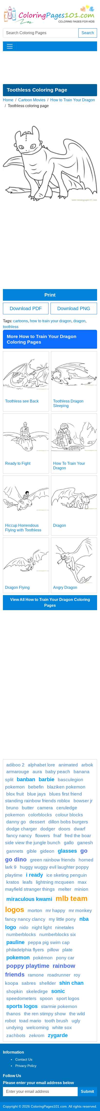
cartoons (20, 321)
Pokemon (18, 957)
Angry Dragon (65, 587)
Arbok (87, 764)
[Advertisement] (50, 67)
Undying (14, 1027)
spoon (46, 998)
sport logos (67, 998)
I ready (34, 875)
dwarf (79, 828)
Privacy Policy (25, 1066)
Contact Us (23, 1059)
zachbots (15, 1035)
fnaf (57, 835)
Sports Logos (22, 1006)
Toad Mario (30, 1020)
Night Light (42, 927)
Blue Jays (36, 793)
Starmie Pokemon (59, 1006)
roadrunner (58, 974)
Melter (64, 889)
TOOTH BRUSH (56, 1020)
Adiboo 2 (15, 764)
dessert (37, 821)
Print (50, 295)
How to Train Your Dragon (72, 100)
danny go (16, 821)
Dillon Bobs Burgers (68, 821)
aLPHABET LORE (41, 764)
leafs (28, 882)
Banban (26, 779)
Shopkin (14, 991)
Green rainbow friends (52, 859)
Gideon (47, 851)
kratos (12, 882)
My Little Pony (62, 919)
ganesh (85, 842)
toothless (10, 327)
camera (45, 807)
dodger (47, 828)
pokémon (43, 957)
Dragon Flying (17, 587)
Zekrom (36, 1035)
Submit (87, 1091)
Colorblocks (40, 814)
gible (32, 851)
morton (35, 910)
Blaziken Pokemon (66, 786)
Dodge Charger (21, 828)
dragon (79, 321)
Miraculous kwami (29, 899)
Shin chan (71, 983)
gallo (69, 842)
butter (28, 807)
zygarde (58, 1035)
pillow (53, 949)
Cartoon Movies (31, 100)
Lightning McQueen (55, 882)
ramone (36, 974)
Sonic (58, 991)
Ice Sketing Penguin (66, 875)
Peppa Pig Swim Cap (49, 942)
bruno (12, 807)
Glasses (67, 851)
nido (23, 927)
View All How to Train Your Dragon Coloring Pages (50, 602)
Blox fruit (15, 793)
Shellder (47, 983)
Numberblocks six (57, 934)
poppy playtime (27, 965)
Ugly (76, 1020)
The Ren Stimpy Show (45, 1013)
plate (67, 949)
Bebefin (36, 786)
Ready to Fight (17, 463)
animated (68, 764)
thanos (13, 1013)
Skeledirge (37, 991)
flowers (42, 835)
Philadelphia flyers (25, 949)
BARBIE (46, 779)
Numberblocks (21, 934)
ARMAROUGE (17, 771)
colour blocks (69, 814)
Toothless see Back (22, 401)
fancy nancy (19, 835)
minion (81, 889)
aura (37, 771)
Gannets (14, 851)
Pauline (15, 942)
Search (88, 33)
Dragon (59, 525)
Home (8, 100)
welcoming (37, 1027)
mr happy (55, 910)
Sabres (29, 983)
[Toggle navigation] (10, 46)
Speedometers (21, 998)
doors (64, 828)
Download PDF (26, 308)
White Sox (62, 1027)
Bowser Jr (83, 800)
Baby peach (57, 771)
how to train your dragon (50, 321)
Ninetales (64, 927)
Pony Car (65, 957)
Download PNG (73, 308)
